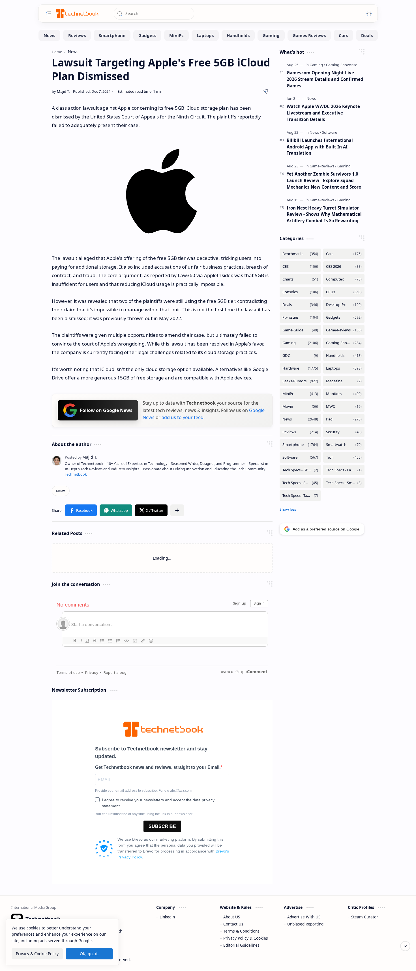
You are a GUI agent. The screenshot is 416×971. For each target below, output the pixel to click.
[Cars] (343, 35)
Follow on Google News (106, 410)
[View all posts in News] (300, 419)
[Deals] (367, 35)
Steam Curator (364, 917)
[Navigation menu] (48, 13)
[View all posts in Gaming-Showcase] (343, 343)
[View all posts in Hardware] (300, 368)
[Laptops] (205, 35)
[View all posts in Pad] (343, 419)
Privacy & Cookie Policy (37, 953)
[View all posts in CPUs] (343, 292)
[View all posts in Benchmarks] (300, 254)
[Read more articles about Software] (329, 132)
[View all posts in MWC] (343, 406)
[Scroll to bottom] (405, 946)
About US (231, 917)
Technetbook (76, 474)
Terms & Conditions (241, 931)
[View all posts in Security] (343, 432)
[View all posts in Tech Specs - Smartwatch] (343, 483)
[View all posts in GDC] (300, 355)
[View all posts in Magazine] (343, 381)
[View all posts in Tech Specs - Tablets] (300, 495)
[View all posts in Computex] (343, 279)
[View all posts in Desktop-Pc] (343, 304)
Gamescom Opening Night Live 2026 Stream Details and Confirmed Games (325, 79)
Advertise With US (303, 917)
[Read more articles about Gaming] (317, 64)
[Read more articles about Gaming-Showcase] (341, 64)
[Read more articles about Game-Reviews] (323, 166)
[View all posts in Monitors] (343, 394)
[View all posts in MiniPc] (300, 394)
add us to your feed (182, 417)
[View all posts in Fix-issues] (300, 317)
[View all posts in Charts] (300, 279)
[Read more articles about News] (311, 98)
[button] (81, 510)
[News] (49, 35)
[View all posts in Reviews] (300, 432)
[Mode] (369, 13)
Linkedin (167, 917)
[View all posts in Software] (300, 457)
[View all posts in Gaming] (300, 343)
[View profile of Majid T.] (81, 457)
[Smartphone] (112, 35)
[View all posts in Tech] (343, 457)
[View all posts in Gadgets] (343, 317)
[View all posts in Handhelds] (343, 355)
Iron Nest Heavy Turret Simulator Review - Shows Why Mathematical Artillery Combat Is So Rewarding (324, 214)
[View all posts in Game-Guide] (300, 330)
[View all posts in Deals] (300, 304)
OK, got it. (89, 953)
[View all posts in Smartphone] (300, 444)
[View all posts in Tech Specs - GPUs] (300, 470)
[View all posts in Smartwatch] (343, 444)
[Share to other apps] (177, 510)
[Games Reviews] (309, 35)
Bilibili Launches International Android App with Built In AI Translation (320, 146)
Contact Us (233, 924)
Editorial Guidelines (241, 945)
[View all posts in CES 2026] (343, 266)
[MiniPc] (176, 35)
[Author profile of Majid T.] (61, 91)
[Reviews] (77, 35)
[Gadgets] (147, 35)
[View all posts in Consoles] (300, 292)
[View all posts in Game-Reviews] (343, 330)
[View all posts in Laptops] (343, 368)
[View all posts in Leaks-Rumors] (300, 381)
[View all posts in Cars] (343, 254)
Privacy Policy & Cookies (245, 938)
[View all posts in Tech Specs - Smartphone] (300, 483)
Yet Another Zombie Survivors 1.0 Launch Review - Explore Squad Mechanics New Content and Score (324, 180)
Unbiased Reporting (305, 924)
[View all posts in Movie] (300, 406)
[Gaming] (271, 35)
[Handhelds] (238, 35)
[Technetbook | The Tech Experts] (76, 13)
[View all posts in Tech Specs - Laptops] (343, 470)
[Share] (265, 91)
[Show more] (288, 509)
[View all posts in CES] (300, 266)
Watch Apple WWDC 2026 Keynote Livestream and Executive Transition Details (323, 112)
